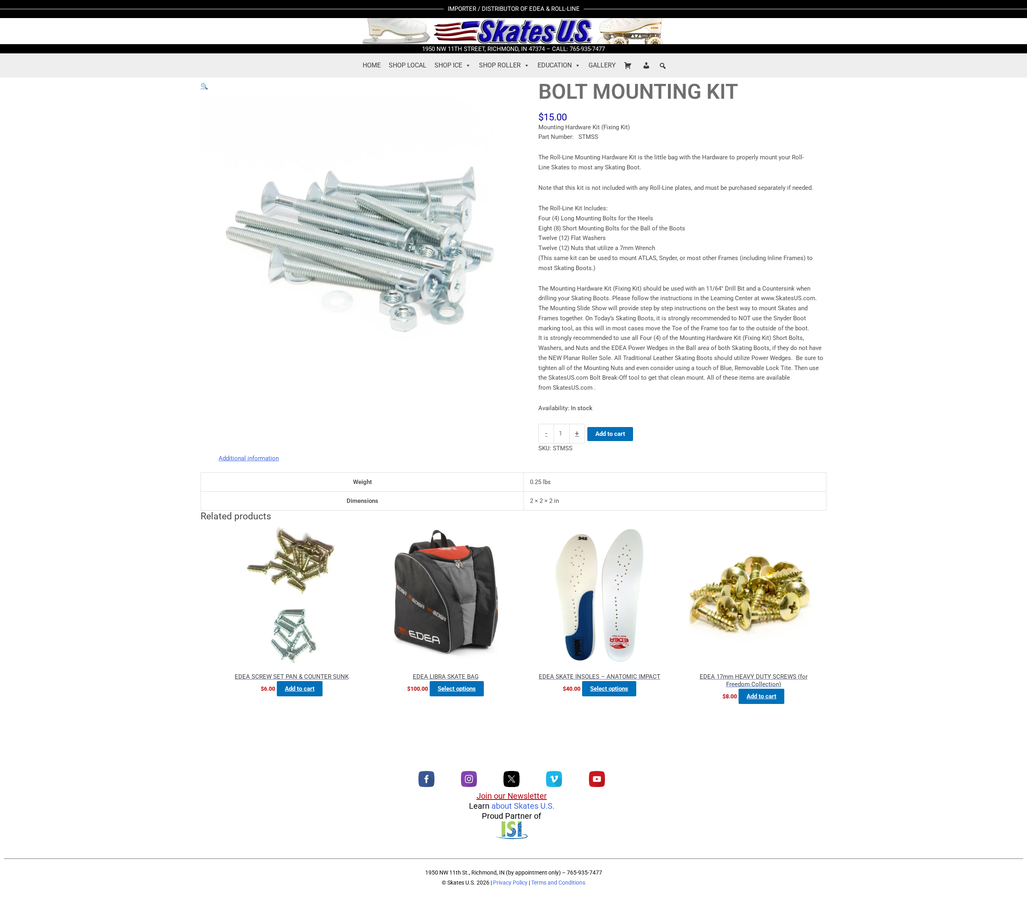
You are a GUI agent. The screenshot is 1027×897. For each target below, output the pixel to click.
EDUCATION (555, 65)
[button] (663, 66)
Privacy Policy (510, 882)
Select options (457, 688)
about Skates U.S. (522, 806)
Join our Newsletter (512, 796)
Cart (629, 65)
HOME (372, 65)
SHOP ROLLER (500, 65)
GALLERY (602, 65)
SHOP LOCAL (407, 65)
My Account (647, 65)
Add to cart (610, 433)
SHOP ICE (448, 65)
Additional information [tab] (249, 458)
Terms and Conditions (558, 882)
